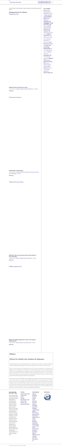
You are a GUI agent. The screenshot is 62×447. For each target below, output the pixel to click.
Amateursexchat (47, 12)
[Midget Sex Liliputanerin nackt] (24, 302)
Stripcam (34, 433)
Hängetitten (21, 258)
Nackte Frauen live (28, 172)
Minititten (26, 88)
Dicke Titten (47, 24)
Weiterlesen (11, 90)
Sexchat (48, 60)
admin (37, 88)
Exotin (45, 34)
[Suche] (52, 2)
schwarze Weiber (25, 342)
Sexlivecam (46, 64)
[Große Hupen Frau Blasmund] (24, 133)
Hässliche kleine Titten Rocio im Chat (18, 87)
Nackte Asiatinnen (35, 414)
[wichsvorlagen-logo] (15, 2)
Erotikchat (45, 32)
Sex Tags (22, 398)
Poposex (34, 420)
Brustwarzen (22, 88)
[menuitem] (39, 2)
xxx (33, 88)
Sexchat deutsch (29, 258)
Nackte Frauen (30, 88)
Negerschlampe (46, 53)
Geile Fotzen (34, 407)
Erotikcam (47, 31)
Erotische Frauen (50, 32)
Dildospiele (45, 26)
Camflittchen (47, 21)
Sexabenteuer (46, 58)
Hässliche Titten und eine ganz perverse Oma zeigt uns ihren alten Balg (22, 255)
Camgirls (48, 23)
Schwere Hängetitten (47, 56)
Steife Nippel (34, 431)
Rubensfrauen (35, 423)
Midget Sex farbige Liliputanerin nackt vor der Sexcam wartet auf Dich (22, 340)
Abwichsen (47, 10)
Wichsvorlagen (14, 173)
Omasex (25, 258)
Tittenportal (34, 436)
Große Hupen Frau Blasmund (16, 170)
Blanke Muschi (47, 13)
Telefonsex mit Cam (36, 434)
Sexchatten (48, 63)
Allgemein (18, 88)
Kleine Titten (49, 50)
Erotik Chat (34, 402)
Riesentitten (33, 172)
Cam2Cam (48, 17)
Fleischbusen (47, 37)
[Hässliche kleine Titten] (24, 49)
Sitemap (25, 445)
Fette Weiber (34, 405)
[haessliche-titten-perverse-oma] (24, 217)
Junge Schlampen (35, 409)
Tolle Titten (34, 437)
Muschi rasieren (35, 412)
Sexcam (30, 342)
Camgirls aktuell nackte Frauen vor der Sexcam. (25, 395)
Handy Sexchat (47, 47)
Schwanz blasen (35, 424)
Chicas (33, 399)
